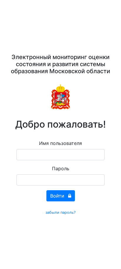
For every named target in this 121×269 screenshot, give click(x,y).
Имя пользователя (60, 143)
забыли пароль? (60, 212)
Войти (58, 196)
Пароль (60, 168)
